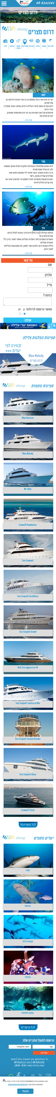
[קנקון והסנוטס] (28, 998)
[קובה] (28, 856)
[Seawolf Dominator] (28, 510)
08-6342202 (45, 3)
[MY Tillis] (28, 475)
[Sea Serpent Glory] (28, 760)
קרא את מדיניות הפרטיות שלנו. (18, 1085)
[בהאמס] (28, 891)
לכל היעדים (28, 1027)
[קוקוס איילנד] (28, 927)
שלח (27, 320)
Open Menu (4, 3)
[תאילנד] (28, 963)
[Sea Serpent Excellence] (28, 582)
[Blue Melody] (28, 439)
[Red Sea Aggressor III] (28, 653)
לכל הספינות (28, 825)
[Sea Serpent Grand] (28, 617)
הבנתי (25, 1091)
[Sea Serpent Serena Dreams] (28, 724)
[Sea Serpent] (28, 546)
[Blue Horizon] (28, 403)
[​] (28, 328)
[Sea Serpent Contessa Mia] (28, 689)
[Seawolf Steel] (28, 796)
